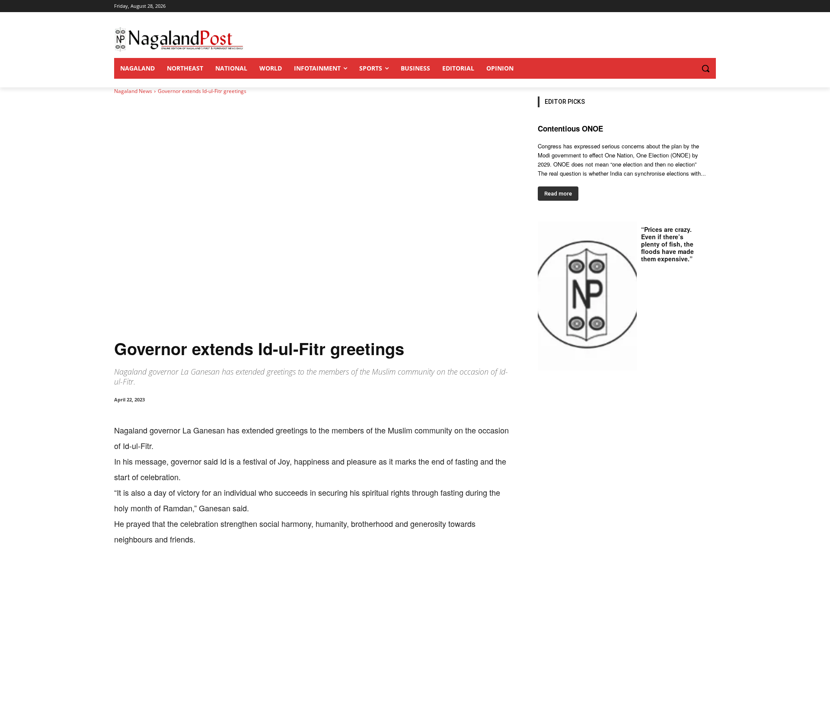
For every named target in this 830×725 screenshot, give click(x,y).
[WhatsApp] (213, 573)
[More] (293, 573)
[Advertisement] (415, 660)
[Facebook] (173, 573)
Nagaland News (133, 91)
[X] (193, 573)
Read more (558, 193)
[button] (688, 68)
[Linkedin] (233, 573)
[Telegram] (273, 573)
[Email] (253, 573)
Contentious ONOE (570, 128)
